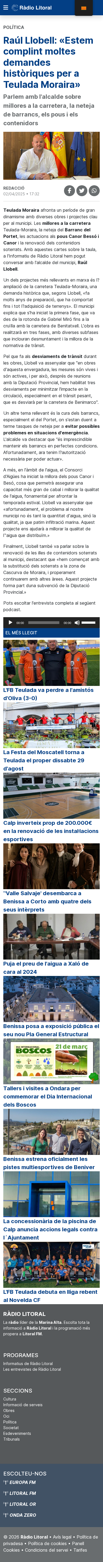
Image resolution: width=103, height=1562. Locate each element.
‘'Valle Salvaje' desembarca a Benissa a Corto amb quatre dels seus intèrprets (47, 901)
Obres (9, 1410)
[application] (51, 622)
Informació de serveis (23, 1404)
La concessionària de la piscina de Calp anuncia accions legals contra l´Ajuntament (50, 1229)
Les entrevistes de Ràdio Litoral (32, 1369)
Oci (6, 1416)
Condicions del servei (46, 1550)
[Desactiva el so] (77, 622)
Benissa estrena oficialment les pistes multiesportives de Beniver (49, 1163)
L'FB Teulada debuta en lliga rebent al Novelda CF (50, 1296)
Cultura (9, 1399)
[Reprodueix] (10, 622)
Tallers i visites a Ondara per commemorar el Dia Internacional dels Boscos (47, 1096)
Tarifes (80, 1550)
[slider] (89, 622)
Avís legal (62, 1537)
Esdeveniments (17, 1433)
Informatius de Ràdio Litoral (28, 1363)
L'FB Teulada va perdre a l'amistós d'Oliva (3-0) (48, 694)
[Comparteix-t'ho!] (69, 190)
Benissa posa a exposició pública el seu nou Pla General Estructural (51, 1030)
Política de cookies (47, 1543)
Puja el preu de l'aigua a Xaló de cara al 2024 (46, 967)
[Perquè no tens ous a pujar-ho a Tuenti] (81, 190)
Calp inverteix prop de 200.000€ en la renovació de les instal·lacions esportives (51, 831)
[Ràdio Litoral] (39, 7)
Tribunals (11, 1439)
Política (9, 1422)
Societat (11, 1427)
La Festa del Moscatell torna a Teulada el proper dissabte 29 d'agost (43, 760)
